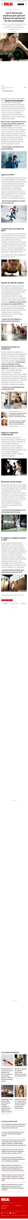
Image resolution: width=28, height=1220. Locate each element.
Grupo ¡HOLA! (18, 1205)
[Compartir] (25, 87)
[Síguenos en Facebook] (5, 1213)
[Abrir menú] (2, 4)
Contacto (3, 1208)
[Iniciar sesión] (26, 4)
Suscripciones (5, 1205)
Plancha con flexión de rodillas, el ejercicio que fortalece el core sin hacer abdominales (21, 1072)
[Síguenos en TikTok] (10, 1213)
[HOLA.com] (8, 4)
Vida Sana (14, 603)
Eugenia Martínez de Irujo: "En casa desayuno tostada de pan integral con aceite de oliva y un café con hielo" (13, 1151)
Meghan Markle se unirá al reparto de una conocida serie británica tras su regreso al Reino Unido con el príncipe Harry (13, 1177)
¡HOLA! (3, 86)
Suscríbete (20, 4)
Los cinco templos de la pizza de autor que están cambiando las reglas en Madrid (13, 1133)
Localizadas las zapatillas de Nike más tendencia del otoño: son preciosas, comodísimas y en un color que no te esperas (18, 415)
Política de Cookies (19, 1215)
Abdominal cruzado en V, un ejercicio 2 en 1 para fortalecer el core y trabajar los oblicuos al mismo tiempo (21, 1103)
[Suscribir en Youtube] (13, 1213)
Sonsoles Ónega (18, 0)
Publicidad (4, 1207)
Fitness (5, 603)
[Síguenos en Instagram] (2, 1213)
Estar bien (15, 9)
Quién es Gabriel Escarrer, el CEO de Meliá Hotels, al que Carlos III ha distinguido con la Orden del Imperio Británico (13, 1187)
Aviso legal (5, 1215)
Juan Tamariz (10, 0)
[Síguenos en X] (7, 1213)
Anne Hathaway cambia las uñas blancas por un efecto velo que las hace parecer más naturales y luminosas (14, 1126)
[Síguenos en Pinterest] (16, 1213)
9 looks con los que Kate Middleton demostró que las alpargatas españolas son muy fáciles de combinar (13, 1159)
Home (10, 9)
